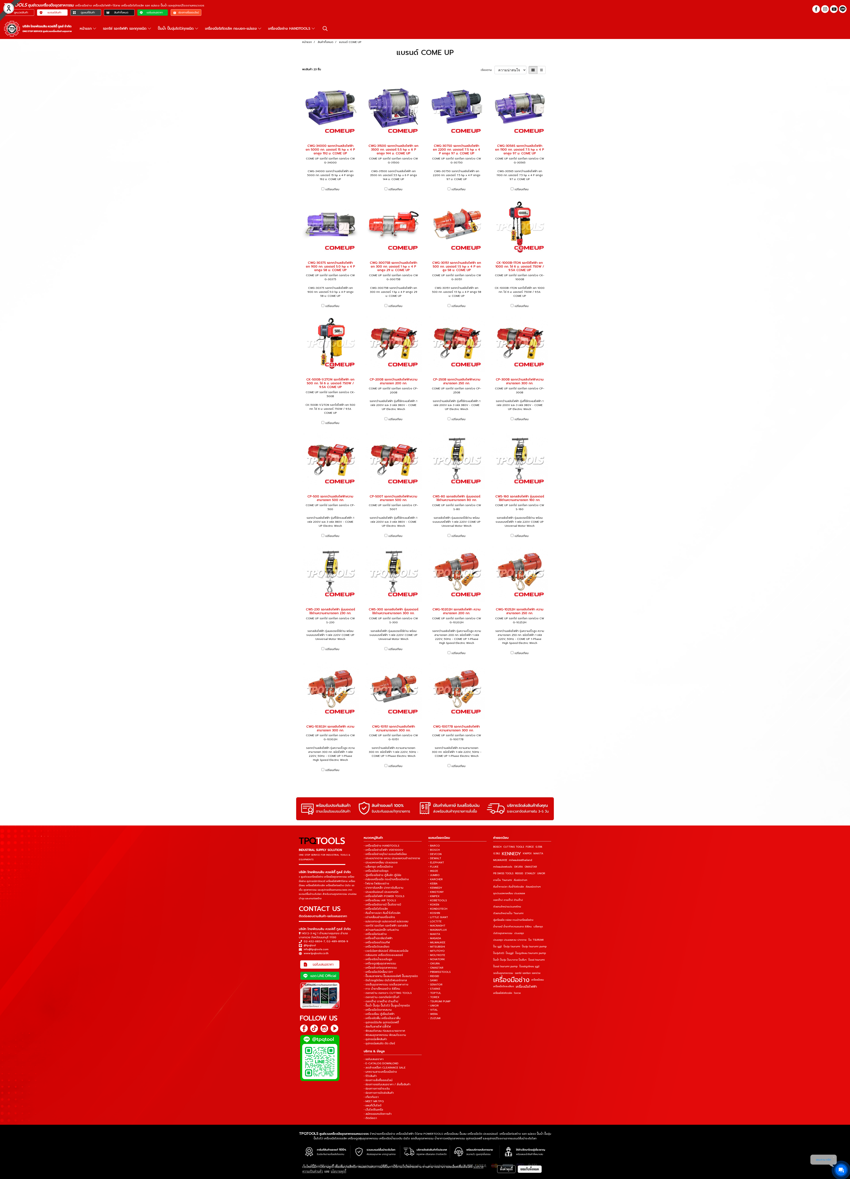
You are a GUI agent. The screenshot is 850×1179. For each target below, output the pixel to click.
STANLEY (530, 873)
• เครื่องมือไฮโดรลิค (376, 909)
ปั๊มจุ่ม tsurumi (512, 946)
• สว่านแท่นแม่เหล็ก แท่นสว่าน (381, 930)
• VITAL (433, 1010)
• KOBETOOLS (437, 900)
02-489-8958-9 (337, 941)
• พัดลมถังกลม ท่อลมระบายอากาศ (384, 1031)
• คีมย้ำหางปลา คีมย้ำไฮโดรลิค (382, 913)
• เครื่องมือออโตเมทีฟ (377, 942)
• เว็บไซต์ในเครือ (373, 1110)
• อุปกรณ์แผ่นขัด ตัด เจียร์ (379, 1043)
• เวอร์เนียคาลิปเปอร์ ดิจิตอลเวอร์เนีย (386, 951)
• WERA (433, 1014)
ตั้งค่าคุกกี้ (506, 1169)
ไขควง (517, 993)
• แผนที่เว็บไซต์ (372, 1105)
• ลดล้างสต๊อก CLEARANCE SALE (385, 1068)
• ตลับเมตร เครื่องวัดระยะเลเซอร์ (383, 955)
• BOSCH (434, 850)
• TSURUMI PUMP (439, 1001)
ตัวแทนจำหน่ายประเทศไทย (507, 907)
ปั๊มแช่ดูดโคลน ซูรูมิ (529, 966)
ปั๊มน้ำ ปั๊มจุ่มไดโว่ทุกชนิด (176, 28)
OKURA (518, 867)
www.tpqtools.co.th (316, 953)
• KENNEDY (435, 888)
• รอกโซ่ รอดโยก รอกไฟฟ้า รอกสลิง (386, 926)
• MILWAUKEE (436, 942)
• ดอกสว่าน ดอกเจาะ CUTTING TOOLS (388, 993)
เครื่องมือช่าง (511, 980)
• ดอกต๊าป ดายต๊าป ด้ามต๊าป (381, 1001)
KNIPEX (527, 853)
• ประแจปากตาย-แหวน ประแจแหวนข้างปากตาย (392, 858)
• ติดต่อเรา (370, 1118)
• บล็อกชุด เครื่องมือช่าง (378, 867)
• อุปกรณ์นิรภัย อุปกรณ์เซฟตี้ (381, 1022)
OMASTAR (531, 867)
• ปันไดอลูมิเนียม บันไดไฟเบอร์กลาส (385, 980)
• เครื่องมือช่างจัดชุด (376, 871)
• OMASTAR (435, 968)
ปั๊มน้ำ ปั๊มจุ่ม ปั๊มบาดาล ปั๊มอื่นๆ (510, 960)
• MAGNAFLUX (437, 930)
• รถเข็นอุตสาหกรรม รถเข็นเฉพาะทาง (386, 985)
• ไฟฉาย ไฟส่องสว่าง (376, 884)
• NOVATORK (436, 959)
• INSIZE (433, 871)
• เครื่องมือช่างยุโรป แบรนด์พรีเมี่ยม (385, 854)
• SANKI (433, 980)
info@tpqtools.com (316, 949)
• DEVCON (435, 854)
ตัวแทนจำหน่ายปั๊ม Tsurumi (508, 913)
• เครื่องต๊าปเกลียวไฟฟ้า (378, 938)
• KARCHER (435, 879)
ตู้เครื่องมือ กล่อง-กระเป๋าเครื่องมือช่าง (513, 920)
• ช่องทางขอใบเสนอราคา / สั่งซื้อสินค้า (387, 1084)
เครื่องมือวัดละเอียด (503, 986)
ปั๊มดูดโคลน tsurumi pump (530, 953)
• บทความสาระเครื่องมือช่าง (380, 1072)
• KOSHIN (434, 913)
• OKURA (434, 963)
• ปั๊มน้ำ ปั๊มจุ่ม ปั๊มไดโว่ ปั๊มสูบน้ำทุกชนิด (387, 1006)
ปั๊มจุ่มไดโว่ (498, 953)
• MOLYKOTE (436, 955)
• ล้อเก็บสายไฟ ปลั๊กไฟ (377, 1027)
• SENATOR (435, 985)
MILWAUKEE (500, 860)
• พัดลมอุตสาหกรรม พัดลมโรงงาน (385, 1035)
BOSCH (497, 847)
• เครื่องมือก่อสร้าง (375, 934)
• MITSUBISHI (436, 947)
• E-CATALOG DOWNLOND (381, 1063)
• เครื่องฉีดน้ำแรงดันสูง (378, 959)
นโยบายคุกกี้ (338, 1171)
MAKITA (538, 853)
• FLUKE (433, 867)
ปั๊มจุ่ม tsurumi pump (534, 946)
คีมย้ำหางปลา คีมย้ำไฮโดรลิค (508, 887)
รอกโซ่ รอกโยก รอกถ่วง (527, 973)
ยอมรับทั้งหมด (529, 1169)
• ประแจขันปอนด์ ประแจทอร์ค (381, 892)
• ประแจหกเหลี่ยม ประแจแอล (381, 862)
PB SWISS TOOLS (503, 873)
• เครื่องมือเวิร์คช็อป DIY (378, 972)
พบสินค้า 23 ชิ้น (311, 69)
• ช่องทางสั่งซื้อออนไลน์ (378, 1080)
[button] (325, 28)
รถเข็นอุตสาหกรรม (503, 973)
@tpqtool (310, 945)
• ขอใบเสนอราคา (374, 1059)
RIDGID (519, 873)
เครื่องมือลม (537, 980)
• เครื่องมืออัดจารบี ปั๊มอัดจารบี (382, 905)
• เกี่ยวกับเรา (371, 1097)
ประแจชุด (519, 933)
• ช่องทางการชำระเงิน (377, 1089)
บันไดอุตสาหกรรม (502, 933)
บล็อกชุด (538, 926)
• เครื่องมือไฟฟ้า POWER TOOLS (384, 896)
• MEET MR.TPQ (374, 1101)
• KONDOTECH (437, 909)
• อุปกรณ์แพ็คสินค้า (375, 1039)
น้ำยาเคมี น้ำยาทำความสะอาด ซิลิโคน (512, 926)
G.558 (538, 847)
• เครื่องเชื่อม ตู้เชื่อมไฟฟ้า (379, 1014)
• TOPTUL (434, 993)
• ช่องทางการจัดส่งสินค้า (379, 1093)
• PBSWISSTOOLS (439, 972)
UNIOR (541, 873)
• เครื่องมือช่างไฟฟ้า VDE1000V (383, 850)
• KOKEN (433, 905)
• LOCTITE (435, 921)
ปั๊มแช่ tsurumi (536, 960)
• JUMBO (434, 875)
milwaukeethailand (520, 860)
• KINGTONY (436, 892)
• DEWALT (434, 858)
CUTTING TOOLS (513, 847)
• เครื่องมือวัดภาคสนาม (378, 1010)
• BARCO (434, 846)
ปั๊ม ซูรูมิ (497, 946)
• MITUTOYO (436, 951)
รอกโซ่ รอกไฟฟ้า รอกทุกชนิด (125, 28)
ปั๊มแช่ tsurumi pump (505, 966)
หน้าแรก (86, 28)
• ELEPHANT (436, 862)
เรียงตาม (488, 70)
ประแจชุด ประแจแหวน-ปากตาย (510, 940)
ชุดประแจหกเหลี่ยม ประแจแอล (509, 893)
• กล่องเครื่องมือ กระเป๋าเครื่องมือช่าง (386, 879)
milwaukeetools (502, 867)
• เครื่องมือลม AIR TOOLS (380, 900)
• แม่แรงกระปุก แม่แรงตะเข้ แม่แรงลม (386, 921)
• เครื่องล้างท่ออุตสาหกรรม (380, 968)
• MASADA (434, 938)
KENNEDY (511, 853)
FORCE (530, 847)
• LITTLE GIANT (438, 917)
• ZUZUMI (434, 1018)
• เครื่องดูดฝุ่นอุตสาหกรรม (380, 963)
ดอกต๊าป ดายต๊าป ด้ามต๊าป (508, 900)
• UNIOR (433, 1006)
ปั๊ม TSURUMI (536, 940)
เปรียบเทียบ (332, 189)
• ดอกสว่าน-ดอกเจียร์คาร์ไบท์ (381, 997)
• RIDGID (433, 976)
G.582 (496, 853)
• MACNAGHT (436, 926)
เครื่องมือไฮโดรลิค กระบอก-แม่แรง (231, 28)
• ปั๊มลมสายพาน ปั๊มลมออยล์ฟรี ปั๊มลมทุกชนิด (391, 976)
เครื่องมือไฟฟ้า (526, 986)
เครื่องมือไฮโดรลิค (502, 993)
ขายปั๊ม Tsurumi (502, 880)
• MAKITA (434, 934)
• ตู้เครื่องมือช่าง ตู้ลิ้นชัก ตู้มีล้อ (382, 875)
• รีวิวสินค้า (370, 1076)
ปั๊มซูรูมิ (510, 953)
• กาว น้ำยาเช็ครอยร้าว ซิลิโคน (382, 989)
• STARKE (434, 989)
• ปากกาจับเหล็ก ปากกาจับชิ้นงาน (383, 888)
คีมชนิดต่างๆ (520, 880)
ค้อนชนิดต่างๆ (533, 887)
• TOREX (433, 997)
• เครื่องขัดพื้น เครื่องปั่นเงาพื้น (382, 1018)
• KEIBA (433, 884)
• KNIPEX (434, 896)
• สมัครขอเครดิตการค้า (378, 1114)
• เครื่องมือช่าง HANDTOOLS (381, 846)
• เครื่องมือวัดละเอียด (376, 947)
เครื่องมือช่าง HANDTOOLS (290, 28)
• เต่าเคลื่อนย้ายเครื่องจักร (379, 917)
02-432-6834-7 (314, 941)
